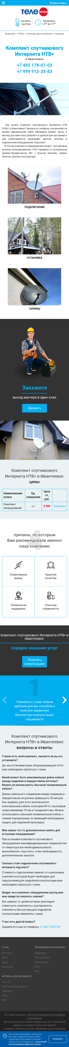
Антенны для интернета (16, 976)
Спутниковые (41, 957)
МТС (36, 971)
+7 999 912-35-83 (34, 71)
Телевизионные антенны (49, 947)
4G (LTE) (6, 982)
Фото (5, 957)
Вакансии (7, 966)
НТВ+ (37, 966)
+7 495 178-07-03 (34, 65)
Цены (5, 962)
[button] (64, 440)
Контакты (7, 953)
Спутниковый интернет (14, 986)
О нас (5, 947)
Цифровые (40, 953)
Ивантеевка (59, 3)
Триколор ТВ (41, 962)
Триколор (7, 991)
